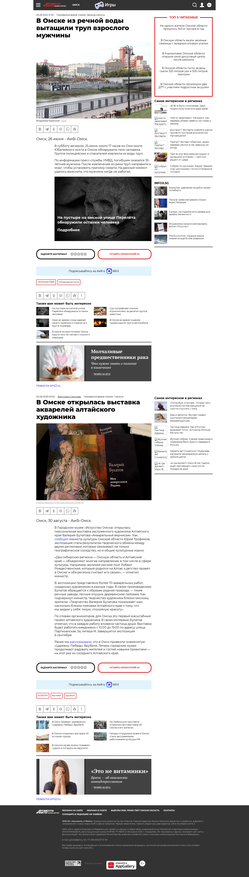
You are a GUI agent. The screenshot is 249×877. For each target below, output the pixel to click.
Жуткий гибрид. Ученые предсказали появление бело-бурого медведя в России (191, 442)
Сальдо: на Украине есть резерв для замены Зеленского (189, 213)
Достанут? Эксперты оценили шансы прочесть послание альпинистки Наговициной (191, 132)
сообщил (61, 539)
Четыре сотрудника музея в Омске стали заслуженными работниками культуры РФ (129, 736)
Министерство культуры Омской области (60, 502)
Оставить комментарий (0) (125, 254)
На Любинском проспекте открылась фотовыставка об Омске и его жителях (126, 724)
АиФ (64, 120)
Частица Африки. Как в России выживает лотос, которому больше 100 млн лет (190, 430)
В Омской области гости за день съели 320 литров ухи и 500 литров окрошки (184, 71)
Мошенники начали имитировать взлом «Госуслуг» (188, 225)
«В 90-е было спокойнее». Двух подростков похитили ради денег (189, 107)
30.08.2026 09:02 (45, 396)
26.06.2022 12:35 (45, 15)
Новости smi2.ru (48, 385)
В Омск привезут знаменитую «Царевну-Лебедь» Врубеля (68, 723)
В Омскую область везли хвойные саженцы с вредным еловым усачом (183, 42)
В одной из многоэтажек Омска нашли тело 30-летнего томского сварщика (71, 334)
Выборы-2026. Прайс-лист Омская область (135, 810)
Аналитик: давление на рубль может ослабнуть (190, 189)
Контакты (169, 810)
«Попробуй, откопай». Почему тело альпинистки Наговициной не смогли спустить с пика (190, 405)
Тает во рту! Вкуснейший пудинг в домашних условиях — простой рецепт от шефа (189, 157)
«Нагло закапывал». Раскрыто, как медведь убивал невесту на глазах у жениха (190, 120)
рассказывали (81, 642)
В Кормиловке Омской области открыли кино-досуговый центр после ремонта (183, 56)
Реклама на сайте (72, 810)
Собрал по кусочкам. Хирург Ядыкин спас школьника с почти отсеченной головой (191, 169)
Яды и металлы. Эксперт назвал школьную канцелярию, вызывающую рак (188, 418)
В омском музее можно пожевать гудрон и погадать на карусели (71, 746)
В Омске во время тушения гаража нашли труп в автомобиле (129, 321)
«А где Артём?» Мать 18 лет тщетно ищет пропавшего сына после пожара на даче (190, 466)
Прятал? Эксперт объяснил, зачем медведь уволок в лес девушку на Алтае (189, 145)
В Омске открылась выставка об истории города (70, 735)
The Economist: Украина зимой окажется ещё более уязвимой (186, 237)
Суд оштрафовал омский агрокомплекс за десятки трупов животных (128, 311)
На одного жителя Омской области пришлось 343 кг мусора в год (183, 27)
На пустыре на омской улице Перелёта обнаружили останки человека (96, 219)
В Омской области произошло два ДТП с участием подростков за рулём (183, 86)
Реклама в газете (97, 810)
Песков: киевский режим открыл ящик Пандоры (187, 201)
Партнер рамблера (93, 863)
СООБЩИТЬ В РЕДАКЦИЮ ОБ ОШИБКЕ (82, 814)
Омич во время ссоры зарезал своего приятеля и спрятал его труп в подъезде (69, 323)
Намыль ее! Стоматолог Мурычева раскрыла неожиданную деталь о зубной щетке (189, 454)
